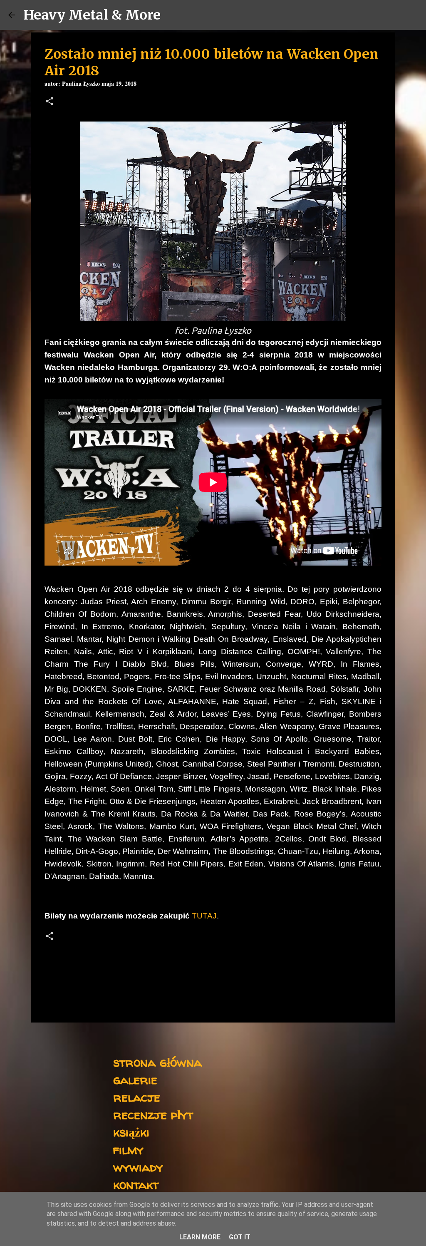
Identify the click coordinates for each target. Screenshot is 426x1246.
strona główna (157, 1061)
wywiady (138, 1166)
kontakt (136, 1184)
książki (131, 1131)
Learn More (199, 1237)
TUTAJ (204, 915)
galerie (135, 1079)
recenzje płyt (153, 1114)
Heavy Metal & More (92, 15)
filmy (128, 1149)
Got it (239, 1237)
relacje (136, 1096)
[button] (49, 102)
